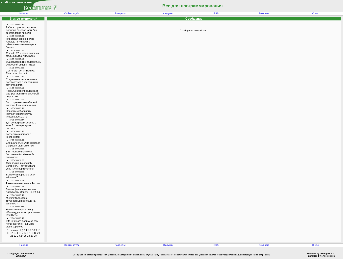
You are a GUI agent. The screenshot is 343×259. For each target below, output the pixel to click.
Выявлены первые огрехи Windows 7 (20, 176)
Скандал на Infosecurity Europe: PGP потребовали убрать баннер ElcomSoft (21, 166)
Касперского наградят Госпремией (18, 135)
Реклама (264, 13)
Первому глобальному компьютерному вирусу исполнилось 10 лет (19, 114)
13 (14, 233)
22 (15, 235)
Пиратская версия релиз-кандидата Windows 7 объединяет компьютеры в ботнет (21, 43)
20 (38, 233)
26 (28, 235)
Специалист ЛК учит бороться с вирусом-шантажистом (23, 144)
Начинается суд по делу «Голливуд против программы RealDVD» (23, 212)
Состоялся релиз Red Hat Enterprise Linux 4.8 (20, 72)
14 (18, 233)
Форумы (168, 13)
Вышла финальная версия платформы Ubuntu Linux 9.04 (23, 191)
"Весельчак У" (166, 255)
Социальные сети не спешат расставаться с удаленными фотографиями (22, 82)
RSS (216, 13)
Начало (23, 13)
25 (25, 235)
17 (28, 233)
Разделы (120, 13)
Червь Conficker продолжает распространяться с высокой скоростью (22, 94)
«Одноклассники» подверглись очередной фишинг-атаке (23, 63)
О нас (315, 13)
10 (39, 230)
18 (31, 233)
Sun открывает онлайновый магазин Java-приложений (22, 104)
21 (11, 235)
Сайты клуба (72, 13)
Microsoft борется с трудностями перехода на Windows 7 (21, 201)
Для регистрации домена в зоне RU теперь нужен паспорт (21, 125)
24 (21, 235)
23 (18, 235)
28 (35, 235)
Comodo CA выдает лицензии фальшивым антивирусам (23, 54)
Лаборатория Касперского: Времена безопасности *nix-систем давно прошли (22, 30)
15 (21, 233)
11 (8, 233)
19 (35, 233)
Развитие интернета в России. (23, 183)
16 (25, 233)
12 (11, 233)
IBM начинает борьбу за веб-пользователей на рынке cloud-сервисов (22, 224)
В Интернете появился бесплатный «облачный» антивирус (20, 154)
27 (32, 235)
